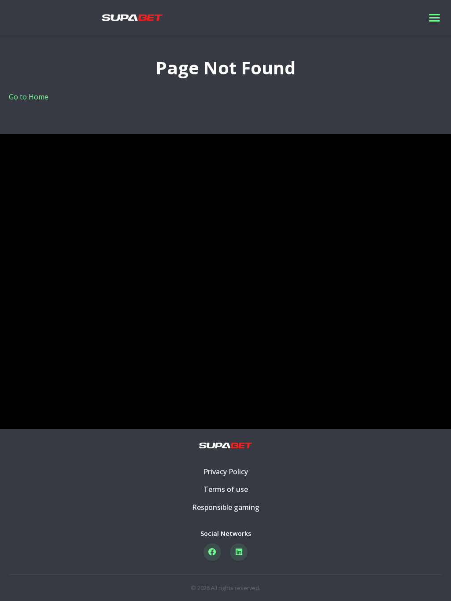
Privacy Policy (225, 471)
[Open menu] (434, 18)
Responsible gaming (225, 507)
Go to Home (28, 97)
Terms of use (225, 489)
